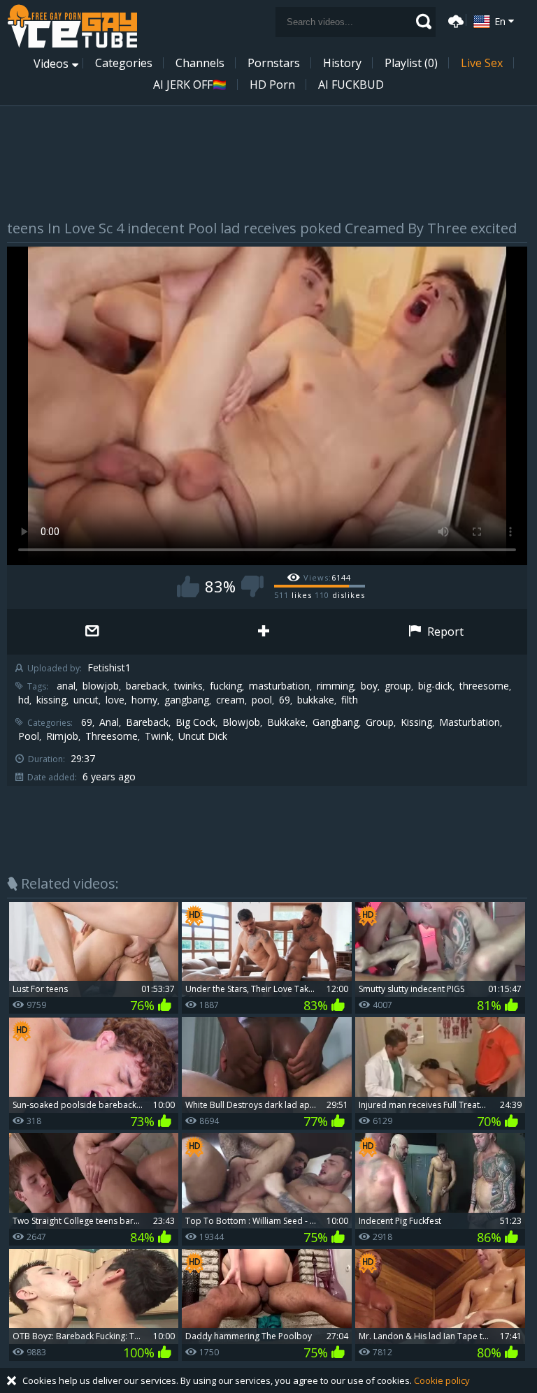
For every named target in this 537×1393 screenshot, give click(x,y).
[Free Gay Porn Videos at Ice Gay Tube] (72, 26)
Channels (200, 62)
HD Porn (272, 84)
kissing (51, 700)
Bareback (147, 722)
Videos (51, 63)
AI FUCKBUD (351, 84)
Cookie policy (442, 1380)
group (398, 686)
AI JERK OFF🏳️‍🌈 (190, 84)
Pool (28, 736)
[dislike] (252, 586)
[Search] (424, 21)
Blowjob (241, 722)
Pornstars (274, 62)
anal (66, 686)
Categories (123, 62)
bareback (146, 686)
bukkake (315, 700)
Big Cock (195, 722)
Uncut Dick (202, 736)
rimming (335, 686)
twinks (188, 686)
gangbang (186, 700)
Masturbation (469, 722)
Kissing (416, 722)
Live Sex (482, 62)
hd (23, 700)
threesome (484, 686)
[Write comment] (92, 632)
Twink (158, 736)
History (342, 62)
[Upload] (453, 20)
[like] (188, 586)
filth (349, 700)
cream (230, 700)
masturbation (279, 686)
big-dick (435, 686)
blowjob (101, 686)
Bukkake (286, 722)
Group (380, 722)
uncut (86, 700)
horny (144, 700)
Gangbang (336, 722)
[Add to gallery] (264, 632)
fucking (226, 686)
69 (284, 700)
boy (369, 686)
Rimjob (62, 736)
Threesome (111, 736)
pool (262, 700)
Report (444, 631)
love (115, 700)
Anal (109, 722)
